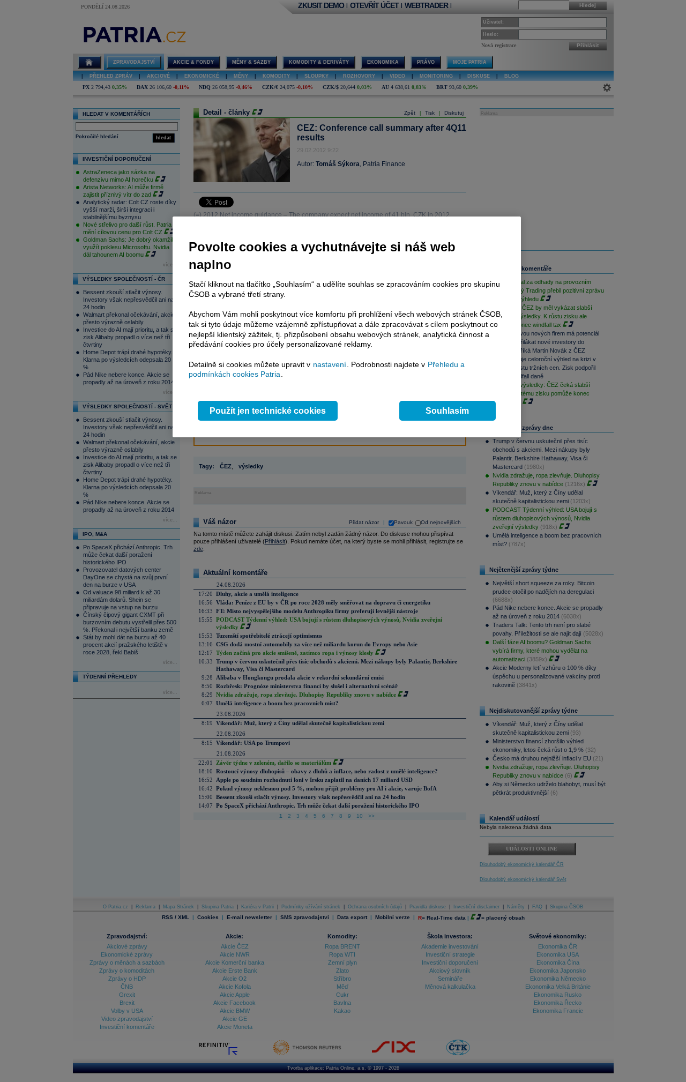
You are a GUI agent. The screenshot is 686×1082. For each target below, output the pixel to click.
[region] (347, 327)
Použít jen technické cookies (268, 410)
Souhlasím (447, 410)
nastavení (329, 364)
